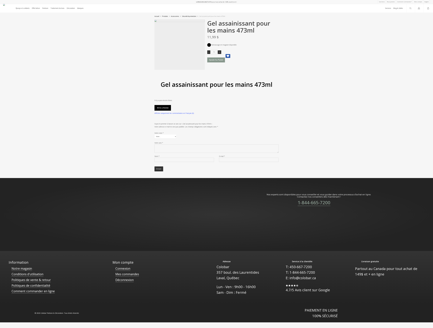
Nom (157, 156)
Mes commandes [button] (127, 274)
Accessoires (175, 16)
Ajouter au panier (216, 60)
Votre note (159, 133)
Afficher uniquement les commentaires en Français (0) (174, 113)
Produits (165, 16)
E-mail (222, 156)
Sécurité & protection (189, 16)
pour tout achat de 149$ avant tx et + (216, 2)
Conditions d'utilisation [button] (27, 274)
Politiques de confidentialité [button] (31, 285)
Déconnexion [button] (124, 280)
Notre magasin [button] (22, 268)
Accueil (156, 16)
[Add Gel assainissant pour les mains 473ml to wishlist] (228, 56)
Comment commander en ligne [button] (33, 291)
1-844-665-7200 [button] (314, 202)
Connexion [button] (122, 268)
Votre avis (158, 143)
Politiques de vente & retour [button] (31, 280)
